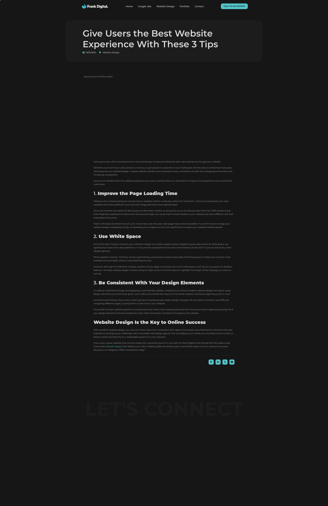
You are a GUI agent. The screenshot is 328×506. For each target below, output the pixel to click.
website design (114, 346)
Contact (199, 6)
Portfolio (184, 6)
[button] (234, 6)
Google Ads (144, 6)
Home (129, 6)
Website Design (165, 6)
